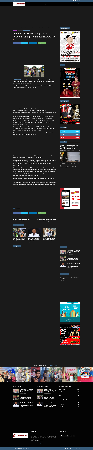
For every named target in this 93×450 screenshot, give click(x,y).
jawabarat (61, 402)
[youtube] (78, 1)
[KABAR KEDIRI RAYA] (19, 4)
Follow (77, 131)
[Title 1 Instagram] (7, 374)
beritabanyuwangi (63, 399)
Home (28, 4)
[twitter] (71, 1)
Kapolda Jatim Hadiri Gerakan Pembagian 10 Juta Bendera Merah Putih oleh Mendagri (73, 258)
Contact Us (78, 448)
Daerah (59, 4)
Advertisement (72, 448)
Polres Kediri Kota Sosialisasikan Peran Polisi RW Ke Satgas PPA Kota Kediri (73, 251)
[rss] (74, 436)
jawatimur (61, 406)
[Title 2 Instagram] (23, 374)
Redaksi (21, 0)
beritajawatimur (20, 30)
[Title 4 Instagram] (54, 374)
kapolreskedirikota (26, 30)
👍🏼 (64, 280)
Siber (24, 0)
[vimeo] (73, 1)
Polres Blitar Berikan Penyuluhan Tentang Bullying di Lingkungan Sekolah (46, 220)
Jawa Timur (48, 4)
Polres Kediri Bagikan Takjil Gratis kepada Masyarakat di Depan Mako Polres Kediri (19, 239)
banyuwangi (61, 397)
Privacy (34, 0)
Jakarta (60, 391)
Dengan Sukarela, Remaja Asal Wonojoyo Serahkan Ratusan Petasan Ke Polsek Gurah (69, 146)
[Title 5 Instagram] (70, 374)
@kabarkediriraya (54, 365)
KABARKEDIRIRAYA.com (18, 79)
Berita (33, 4)
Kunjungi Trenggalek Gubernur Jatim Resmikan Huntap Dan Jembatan (21, 220)
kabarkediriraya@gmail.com (40, 443)
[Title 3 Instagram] (38, 374)
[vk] (75, 1)
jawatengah (61, 404)
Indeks (31, 0)
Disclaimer (38, 0)
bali (60, 395)
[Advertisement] (46, 16)
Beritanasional (62, 389)
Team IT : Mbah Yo (26, 448)
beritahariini (15, 30)
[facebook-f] (61, 436)
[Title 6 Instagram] (85, 374)
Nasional (61, 393)
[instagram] (67, 436)
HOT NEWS (40, 4)
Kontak (28, 0)
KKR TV (54, 4)
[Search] (78, 4)
